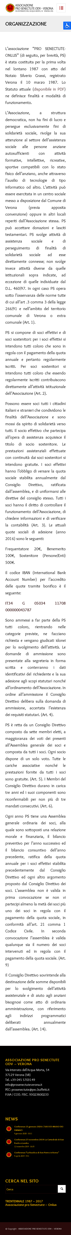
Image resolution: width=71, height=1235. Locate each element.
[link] (29, 8)
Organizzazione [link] (26, 23)
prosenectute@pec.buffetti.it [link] (31, 1089)
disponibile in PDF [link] (49, 89)
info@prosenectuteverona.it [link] (23, 1085)
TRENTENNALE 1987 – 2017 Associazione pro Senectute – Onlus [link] (31, 1203)
